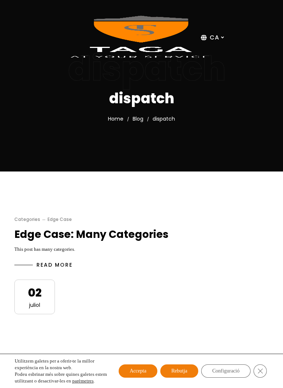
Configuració (226, 371)
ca (214, 38)
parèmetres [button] (83, 381)
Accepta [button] (138, 371)
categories (27, 219)
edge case (60, 219)
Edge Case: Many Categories (91, 234)
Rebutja (179, 371)
